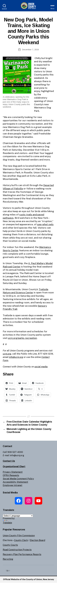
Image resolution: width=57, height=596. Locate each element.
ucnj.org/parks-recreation (22, 338)
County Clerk (21, 540)
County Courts (10, 545)
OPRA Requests (11, 475)
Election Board (37, 540)
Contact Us (9, 461)
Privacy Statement (13, 472)
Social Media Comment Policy (18, 478)
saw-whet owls (45, 224)
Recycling (8, 559)
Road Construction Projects (17, 549)
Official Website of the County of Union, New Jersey (28, 579)
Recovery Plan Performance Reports (22, 554)
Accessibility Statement (15, 482)
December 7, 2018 (30, 49)
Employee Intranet (12, 485)
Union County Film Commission (19, 535)
